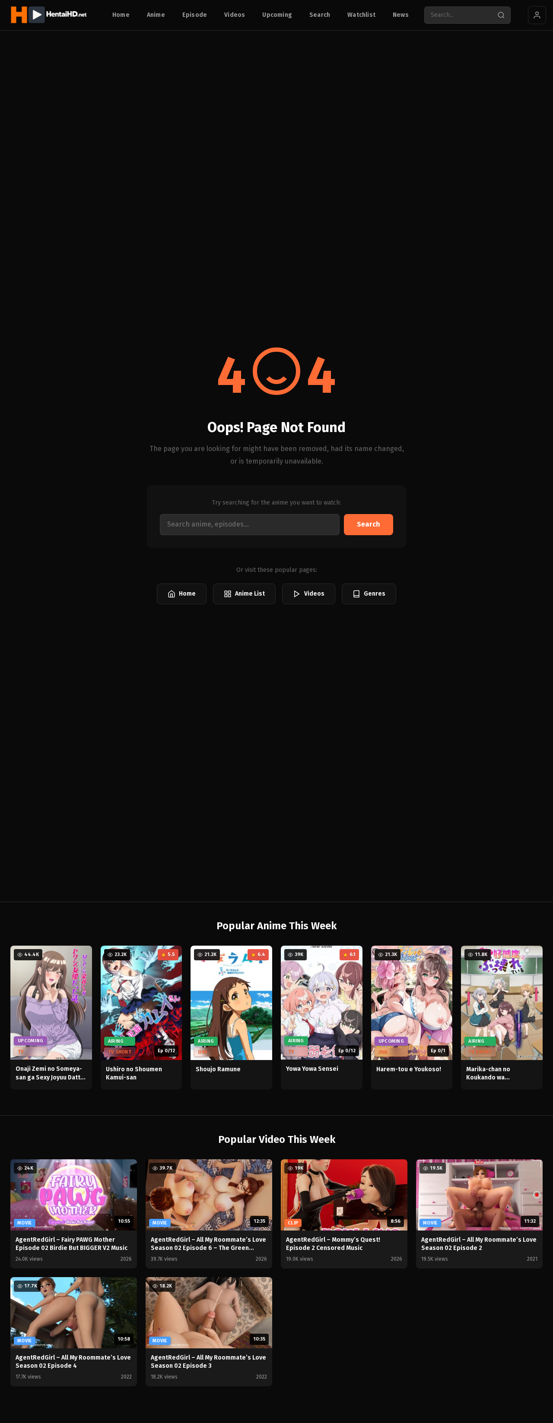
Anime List (250, 593)
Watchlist (361, 15)
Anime (156, 15)
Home (121, 15)
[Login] (537, 15)
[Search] (501, 15)
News (401, 15)
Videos (234, 15)
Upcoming (277, 15)
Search (319, 15)
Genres (374, 593)
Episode (194, 15)
